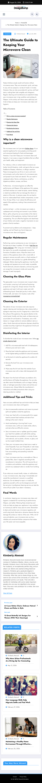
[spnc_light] (37, 14)
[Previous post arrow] (37, 605)
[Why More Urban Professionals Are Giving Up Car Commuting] (21, 644)
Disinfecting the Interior (13, 128)
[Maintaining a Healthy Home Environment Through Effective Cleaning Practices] (21, 727)
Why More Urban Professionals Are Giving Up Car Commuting (18, 659)
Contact (15, 777)
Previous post (8, 602)
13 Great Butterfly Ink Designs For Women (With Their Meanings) (17, 616)
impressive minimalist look (11, 296)
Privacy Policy (23, 777)
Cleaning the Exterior (12, 125)
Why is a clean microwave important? (16, 116)
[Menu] (4, 14)
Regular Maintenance (12, 119)
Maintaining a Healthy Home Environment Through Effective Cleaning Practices (18, 742)
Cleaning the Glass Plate (13, 122)
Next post (7, 612)
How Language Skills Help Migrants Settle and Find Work (18, 701)
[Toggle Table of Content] (4, 114)
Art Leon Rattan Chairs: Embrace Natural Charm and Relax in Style (19, 607)
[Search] (32, 14)
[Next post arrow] (37, 616)
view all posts (7, 593)
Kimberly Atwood (21, 34)
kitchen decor (29, 148)
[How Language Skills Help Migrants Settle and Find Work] (21, 685)
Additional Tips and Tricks (13, 131)
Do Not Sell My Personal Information (20, 779)
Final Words (10, 134)
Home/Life (7, 34)
